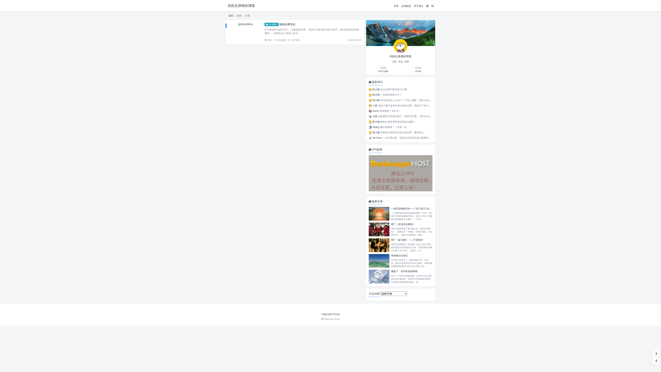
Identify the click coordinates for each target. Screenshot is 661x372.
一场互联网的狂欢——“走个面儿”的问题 (412, 208)
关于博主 (418, 6)
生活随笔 (272, 24)
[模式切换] (427, 6)
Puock (337, 319)
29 (295, 40)
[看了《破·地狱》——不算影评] (379, 245)
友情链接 (406, 6)
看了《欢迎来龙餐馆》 (403, 224)
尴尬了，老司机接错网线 (404, 271)
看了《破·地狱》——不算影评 (407, 239)
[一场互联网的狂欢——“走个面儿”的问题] (379, 214)
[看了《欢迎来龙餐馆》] (379, 229)
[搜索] (432, 6)
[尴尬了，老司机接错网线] (379, 276)
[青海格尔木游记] (379, 261)
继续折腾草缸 (287, 24)
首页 (396, 6)
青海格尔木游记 (399, 255)
